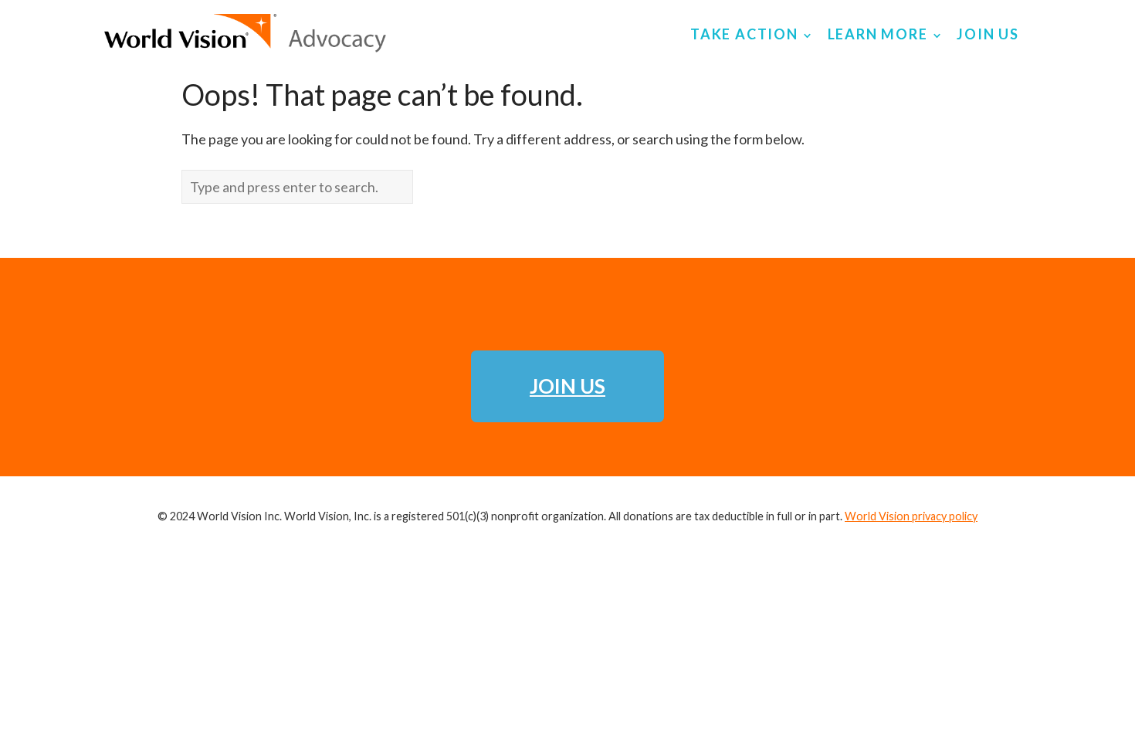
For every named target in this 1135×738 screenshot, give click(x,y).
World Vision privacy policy (911, 516)
